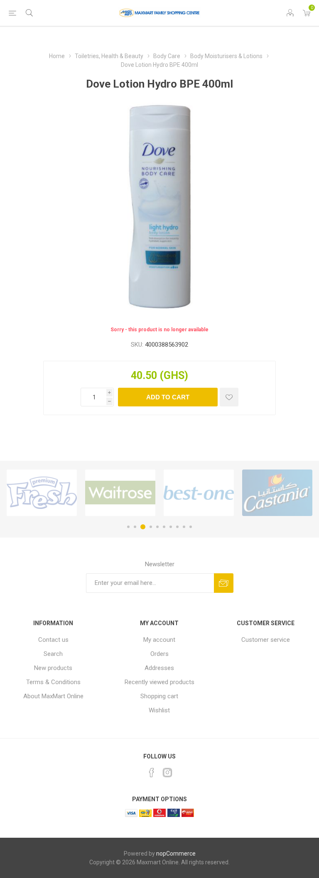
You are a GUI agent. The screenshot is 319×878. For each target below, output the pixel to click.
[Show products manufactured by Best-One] (199, 493)
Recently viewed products (159, 682)
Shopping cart (159, 696)
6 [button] (164, 527)
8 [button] (177, 527)
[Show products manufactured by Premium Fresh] (42, 493)
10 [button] (190, 527)
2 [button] (135, 527)
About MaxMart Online (53, 696)
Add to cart (167, 397)
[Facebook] (151, 772)
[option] (41, 493)
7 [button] (170, 527)
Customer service (265, 639)
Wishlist (159, 710)
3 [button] (142, 526)
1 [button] (128, 527)
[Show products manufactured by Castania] (277, 493)
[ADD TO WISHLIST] (229, 397)
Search (53, 654)
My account (159, 639)
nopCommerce (176, 853)
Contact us (53, 639)
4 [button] (151, 527)
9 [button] (184, 527)
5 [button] (157, 527)
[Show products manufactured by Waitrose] (120, 493)
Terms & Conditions (53, 682)
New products (53, 668)
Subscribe (223, 583)
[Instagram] (167, 772)
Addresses (159, 668)
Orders (159, 654)
